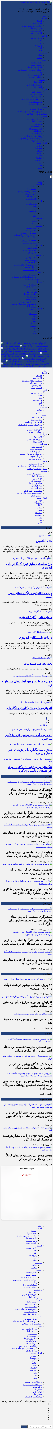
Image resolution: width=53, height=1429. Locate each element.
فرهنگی (43, 89)
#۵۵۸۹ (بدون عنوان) (33, 1382)
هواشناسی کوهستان (33, 1397)
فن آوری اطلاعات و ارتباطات (29, 111)
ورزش (44, 116)
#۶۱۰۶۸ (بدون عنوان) (32, 1384)
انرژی (44, 35)
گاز (40, 43)
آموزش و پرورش (34, 75)
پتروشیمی (37, 45)
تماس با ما (37, 1389)
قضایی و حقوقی (35, 77)
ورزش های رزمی (34, 119)
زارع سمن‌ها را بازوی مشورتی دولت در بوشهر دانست (23, 366)
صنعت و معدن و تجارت (32, 26)
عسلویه (38, 160)
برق (40, 50)
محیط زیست (36, 65)
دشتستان (38, 148)
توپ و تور (38, 124)
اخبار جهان (37, 82)
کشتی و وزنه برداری (33, 136)
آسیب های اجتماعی (33, 67)
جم (40, 163)
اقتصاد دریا (37, 23)
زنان (40, 72)
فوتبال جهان (36, 133)
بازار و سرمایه (36, 28)
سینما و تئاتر (36, 92)
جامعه (44, 60)
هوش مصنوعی (35, 109)
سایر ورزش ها (35, 128)
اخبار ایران (37, 87)
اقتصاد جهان (36, 33)
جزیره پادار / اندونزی (38, 663)
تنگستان (38, 158)
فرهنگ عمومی (35, 102)
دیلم (40, 168)
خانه (45, 16)
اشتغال (39, 21)
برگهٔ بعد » (42, 725)
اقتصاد (44, 18)
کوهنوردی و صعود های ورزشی (29, 138)
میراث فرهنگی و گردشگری (30, 70)
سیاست (43, 53)
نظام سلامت (36, 62)
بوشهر (39, 146)
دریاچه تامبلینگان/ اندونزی (35, 617)
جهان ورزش (36, 126)
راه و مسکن (36, 31)
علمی (44, 106)
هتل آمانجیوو (44, 541)
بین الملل (43, 80)
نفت (40, 40)
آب (40, 48)
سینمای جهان (36, 94)
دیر (40, 165)
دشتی (39, 155)
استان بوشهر (41, 143)
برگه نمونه (37, 1387)
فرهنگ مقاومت (35, 104)
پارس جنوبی (36, 38)
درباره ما (38, 1394)
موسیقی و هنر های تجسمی (30, 99)
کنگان (39, 150)
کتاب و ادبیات (36, 97)
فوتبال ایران (37, 131)
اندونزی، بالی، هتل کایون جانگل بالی (29, 708)
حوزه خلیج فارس (34, 84)
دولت (39, 55)
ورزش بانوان (36, 121)
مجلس (39, 58)
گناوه (39, 153)
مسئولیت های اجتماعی (37, 114)
